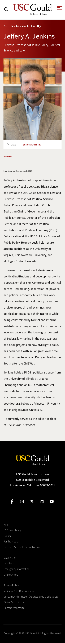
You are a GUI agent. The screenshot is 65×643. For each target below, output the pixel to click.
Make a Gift (9, 558)
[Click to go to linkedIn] (42, 501)
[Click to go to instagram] (22, 501)
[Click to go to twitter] (32, 501)
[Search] (6, 9)
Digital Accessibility (13, 602)
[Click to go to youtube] (51, 501)
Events (7, 536)
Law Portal (9, 563)
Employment (10, 574)
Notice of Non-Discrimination (19, 591)
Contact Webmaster (14, 607)
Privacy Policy (11, 585)
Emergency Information (16, 569)
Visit (5, 524)
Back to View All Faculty (25, 26)
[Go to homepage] (32, 460)
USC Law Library (12, 530)
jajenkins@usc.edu (32, 144)
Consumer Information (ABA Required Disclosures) (30, 596)
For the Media (10, 541)
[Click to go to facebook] (12, 501)
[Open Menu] (59, 9)
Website (7, 156)
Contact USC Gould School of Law (22, 547)
